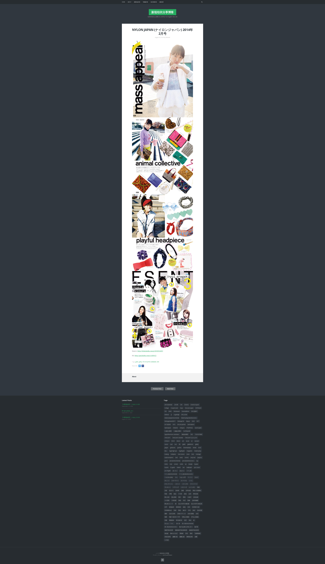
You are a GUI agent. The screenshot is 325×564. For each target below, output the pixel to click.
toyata (196, 464)
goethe (179, 447)
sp (185, 464)
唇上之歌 (167, 497)
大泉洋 (189, 497)
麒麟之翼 (182, 537)
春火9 (184, 510)
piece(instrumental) (175, 461)
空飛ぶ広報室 (185, 517)
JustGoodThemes (167, 555)
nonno (186, 457)
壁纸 (184, 497)
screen (176, 464)
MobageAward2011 (170, 421)
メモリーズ (184, 487)
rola (171, 464)
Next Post (170, 389)
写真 (166, 494)
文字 (166, 507)
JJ (171, 414)
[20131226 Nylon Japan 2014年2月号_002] (162, 156)
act (183, 441)
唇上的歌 (174, 497)
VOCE (173, 441)
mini (193, 454)
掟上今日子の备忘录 (196, 504)
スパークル (184, 480)
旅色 (184, 507)
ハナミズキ (185, 484)
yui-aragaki (168, 470)
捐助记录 (161, 2)
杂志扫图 (199, 510)
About (129, 2)
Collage (167, 408)
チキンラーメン (169, 484)
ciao (171, 444)
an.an (187, 441)
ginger (166, 447)
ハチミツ (177, 484)
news (181, 457)
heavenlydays (187, 447)
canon (166, 444)
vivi (183, 467)
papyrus (200, 457)
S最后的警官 (185, 434)
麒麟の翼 (175, 537)
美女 (190, 520)
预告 (191, 533)
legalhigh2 (182, 451)
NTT (198, 421)
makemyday (197, 451)
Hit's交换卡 (194, 411)
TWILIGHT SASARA (177, 437)
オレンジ (167, 480)
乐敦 (166, 490)
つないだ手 (183, 477)
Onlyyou (182, 428)
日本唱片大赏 (195, 507)
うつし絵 (189, 470)
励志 (175, 494)
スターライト (175, 480)
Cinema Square (195, 404)
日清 (175, 510)
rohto (166, 464)
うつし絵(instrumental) (171, 474)
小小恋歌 (167, 500)
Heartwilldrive (185, 411)
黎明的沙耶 (190, 537)
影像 (189, 500)
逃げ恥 (196, 527)
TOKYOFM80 (198, 434)
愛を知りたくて (169, 504)
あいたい (175, 470)
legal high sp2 (173, 451)
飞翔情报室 (198, 533)
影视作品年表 (137, 2)
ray (197, 461)
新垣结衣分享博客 (162, 12)
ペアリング (176, 487)
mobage (198, 454)
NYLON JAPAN (147, 362)
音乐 (186, 533)
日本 (158, 362)
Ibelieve (167, 414)
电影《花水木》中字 (174, 517)
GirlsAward (177, 411)
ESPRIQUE (198, 408)
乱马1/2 (171, 490)
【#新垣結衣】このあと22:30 (131, 417)
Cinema (186, 404)
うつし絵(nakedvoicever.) (186, 474)
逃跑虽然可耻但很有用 (181, 530)
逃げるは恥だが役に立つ (185, 527)
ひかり (196, 477)
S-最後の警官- (177, 431)
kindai (194, 447)
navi (176, 457)
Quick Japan (198, 428)
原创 (185, 494)
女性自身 (195, 497)
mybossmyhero (169, 457)
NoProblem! (191, 424)
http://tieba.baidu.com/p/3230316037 (150, 351)
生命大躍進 (191, 513)
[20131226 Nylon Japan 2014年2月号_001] (162, 79)
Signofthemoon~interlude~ (172, 434)
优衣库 (177, 490)
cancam (197, 441)
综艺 (185, 520)
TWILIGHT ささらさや (191, 437)
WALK (178, 441)
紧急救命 (171, 520)
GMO (170, 411)
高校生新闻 (168, 537)
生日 (197, 513)
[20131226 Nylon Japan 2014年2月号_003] (162, 232)
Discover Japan (189, 408)
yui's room (197, 467)
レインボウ (192, 487)
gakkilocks (190, 444)
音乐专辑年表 (154, 2)
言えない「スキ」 (169, 523)
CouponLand (174, 408)
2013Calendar (168, 404)
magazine (189, 451)
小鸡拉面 (174, 500)
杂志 (194, 510)
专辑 (198, 487)
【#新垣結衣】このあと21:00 (131, 404)
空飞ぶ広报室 (194, 517)
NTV (174, 424)
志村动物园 (195, 500)
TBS (191, 434)
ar (191, 441)
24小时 (176, 404)
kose (199, 447)
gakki (136, 362)
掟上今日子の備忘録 (183, 504)
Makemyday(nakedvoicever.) (189, 418)
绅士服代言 (179, 520)
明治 (179, 510)
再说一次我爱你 (197, 490)
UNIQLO (167, 441)
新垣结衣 (153, 362)
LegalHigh (176, 414)
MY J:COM (184, 414)
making (167, 454)
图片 (179, 497)
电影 (166, 517)
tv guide (172, 467)
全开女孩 (188, 490)
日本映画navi (168, 510)
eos (176, 444)
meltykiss (173, 454)
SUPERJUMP (186, 431)
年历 (184, 500)
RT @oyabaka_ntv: (127, 411)
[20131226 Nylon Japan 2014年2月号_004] (162, 309)
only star (193, 457)
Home (123, 2)
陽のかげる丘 (173, 533)
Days (181, 408)
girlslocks (172, 447)
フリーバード (193, 484)
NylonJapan (168, 428)
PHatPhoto (190, 428)
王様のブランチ (181, 513)
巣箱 (179, 500)
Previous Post (157, 389)
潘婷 (166, 513)
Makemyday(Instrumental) (172, 418)
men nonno (181, 454)
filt (179, 444)
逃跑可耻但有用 (169, 530)
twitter (179, 467)
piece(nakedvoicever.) (188, 461)
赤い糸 (178, 523)
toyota (166, 467)
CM (181, 404)
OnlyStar (175, 428)
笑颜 (166, 520)
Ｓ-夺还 (167, 540)
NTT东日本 (168, 424)
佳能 (182, 490)
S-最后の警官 (168, 431)
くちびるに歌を (169, 477)
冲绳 (170, 494)
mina (188, 454)
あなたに (182, 470)
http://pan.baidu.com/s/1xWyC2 (145, 356)
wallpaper (189, 467)
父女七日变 (172, 513)
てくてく (190, 477)
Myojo (188, 421)
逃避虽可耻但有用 (194, 530)
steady (190, 464)
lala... (166, 451)
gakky (140, 362)
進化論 (166, 533)
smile (181, 464)
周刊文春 (195, 494)
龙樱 (196, 537)
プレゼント (168, 487)
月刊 (189, 510)
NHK (193, 421)
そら (176, 477)
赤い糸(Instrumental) (187, 523)
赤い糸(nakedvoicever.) (171, 527)
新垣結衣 (171, 507)
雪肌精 (181, 533)
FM (165, 411)
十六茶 (180, 494)
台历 (190, 494)
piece (166, 461)
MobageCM (181, 421)
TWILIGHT (167, 437)
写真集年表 (145, 2)
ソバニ (191, 480)
